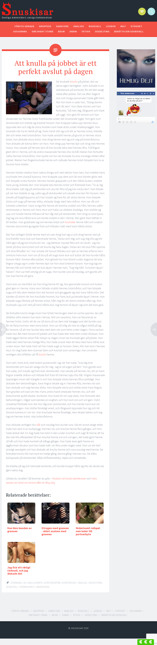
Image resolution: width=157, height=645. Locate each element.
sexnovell (12, 586)
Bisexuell (95, 26)
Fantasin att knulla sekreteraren (69, 478)
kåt (38, 424)
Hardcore (62, 26)
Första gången (24, 26)
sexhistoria (95, 582)
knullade (70, 222)
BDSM (61, 31)
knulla (73, 81)
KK (24, 582)
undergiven (42, 586)
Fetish (86, 31)
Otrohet (136, 26)
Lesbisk (111, 26)
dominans (16, 582)
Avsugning (20, 31)
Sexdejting (102, 31)
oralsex (82, 582)
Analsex (78, 26)
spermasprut (26, 586)
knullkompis (35, 582)
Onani (73, 31)
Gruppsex (45, 26)
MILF (123, 26)
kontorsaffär (52, 582)
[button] (145, 642)
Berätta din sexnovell (129, 31)
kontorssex (69, 582)
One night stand (42, 31)
